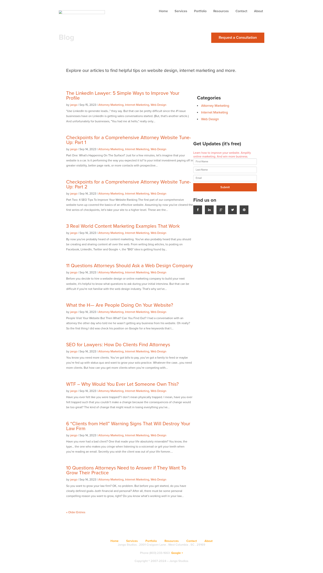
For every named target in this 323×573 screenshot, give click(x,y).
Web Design (158, 105)
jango (73, 105)
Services (181, 11)
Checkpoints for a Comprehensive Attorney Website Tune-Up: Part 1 (128, 140)
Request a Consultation (238, 37)
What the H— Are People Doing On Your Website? (119, 305)
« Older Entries (75, 512)
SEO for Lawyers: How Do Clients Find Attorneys (118, 345)
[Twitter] (232, 209)
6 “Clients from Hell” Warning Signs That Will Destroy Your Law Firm (128, 426)
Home (163, 11)
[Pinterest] (244, 209)
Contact (241, 11)
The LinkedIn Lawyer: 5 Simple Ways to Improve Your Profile (122, 95)
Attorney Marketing (111, 105)
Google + (177, 553)
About (258, 11)
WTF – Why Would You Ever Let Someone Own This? (122, 384)
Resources (221, 11)
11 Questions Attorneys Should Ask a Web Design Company (129, 266)
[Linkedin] (209, 209)
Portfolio (200, 11)
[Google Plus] (220, 209)
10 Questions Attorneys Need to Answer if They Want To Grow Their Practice (126, 470)
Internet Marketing (137, 105)
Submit (225, 187)
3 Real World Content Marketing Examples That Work (123, 226)
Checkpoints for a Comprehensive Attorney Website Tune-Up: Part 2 (128, 184)
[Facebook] (197, 209)
